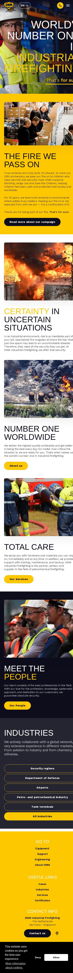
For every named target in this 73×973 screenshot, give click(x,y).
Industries (42, 889)
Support (42, 854)
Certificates (42, 900)
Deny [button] (38, 957)
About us (16, 465)
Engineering (42, 859)
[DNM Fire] (9, 5)
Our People (17, 705)
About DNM (42, 864)
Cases (42, 884)
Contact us (37, 933)
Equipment (42, 848)
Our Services (19, 579)
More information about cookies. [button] (15, 965)
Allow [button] (56, 957)
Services (42, 895)
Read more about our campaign (32, 221)
